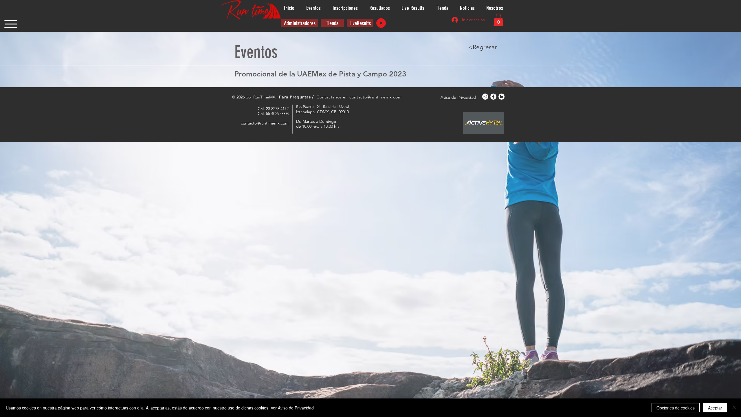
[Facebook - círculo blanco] (493, 97)
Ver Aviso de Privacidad (292, 408)
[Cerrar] (734, 407)
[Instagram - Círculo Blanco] (485, 97)
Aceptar (715, 408)
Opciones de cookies (675, 408)
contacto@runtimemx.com (375, 97)
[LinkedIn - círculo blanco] (501, 97)
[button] (10, 24)
